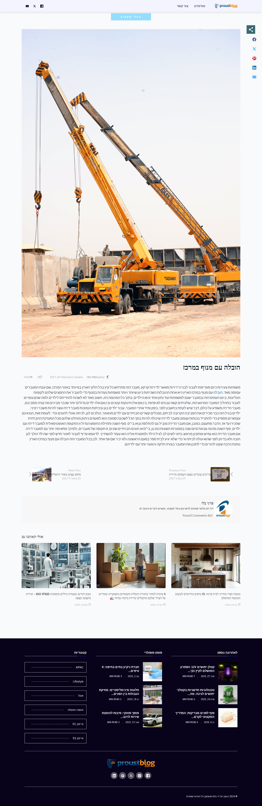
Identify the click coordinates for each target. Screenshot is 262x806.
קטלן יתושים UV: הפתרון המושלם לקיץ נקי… (197, 669)
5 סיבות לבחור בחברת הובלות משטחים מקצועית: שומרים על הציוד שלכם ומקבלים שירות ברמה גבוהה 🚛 (132, 596)
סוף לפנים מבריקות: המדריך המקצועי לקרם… (194, 715)
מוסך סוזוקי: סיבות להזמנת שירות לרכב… (120, 715)
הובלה (217, 392)
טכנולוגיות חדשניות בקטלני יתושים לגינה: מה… (195, 692)
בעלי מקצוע (131, 16)
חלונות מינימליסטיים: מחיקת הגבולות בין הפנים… (119, 692)
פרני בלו (91, 377)
